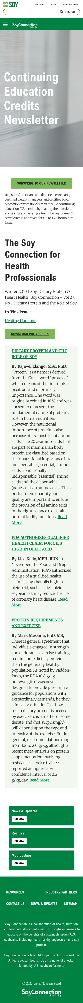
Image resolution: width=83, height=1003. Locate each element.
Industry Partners (61, 892)
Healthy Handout (20, 320)
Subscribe (39, 4)
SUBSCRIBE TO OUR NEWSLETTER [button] (41, 183)
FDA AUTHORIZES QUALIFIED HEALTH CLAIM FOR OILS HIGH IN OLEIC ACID (40, 543)
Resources (15, 892)
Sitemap (70, 903)
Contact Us (15, 903)
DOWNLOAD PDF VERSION (30, 334)
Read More (39, 780)
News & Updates (70, 4)
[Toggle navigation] (6, 24)
